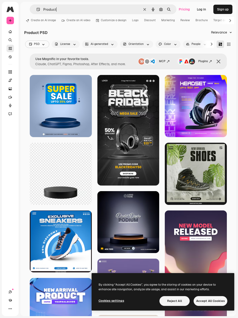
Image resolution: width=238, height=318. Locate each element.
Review (185, 20)
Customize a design (113, 20)
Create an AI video (78, 20)
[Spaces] (10, 80)
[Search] (10, 40)
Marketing (168, 20)
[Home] (10, 31)
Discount (150, 20)
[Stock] (10, 48)
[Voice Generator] (10, 105)
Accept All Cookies (210, 301)
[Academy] (10, 300)
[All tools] (10, 72)
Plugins (203, 61)
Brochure (201, 20)
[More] (10, 308)
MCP (162, 61)
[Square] (228, 44)
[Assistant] (10, 114)
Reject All (174, 301)
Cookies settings (111, 301)
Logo (135, 20)
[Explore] (10, 57)
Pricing (184, 9)
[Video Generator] (10, 97)
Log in (201, 9)
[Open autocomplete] (36, 9)
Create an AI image (43, 20)
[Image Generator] (10, 88)
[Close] (218, 61)
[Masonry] (220, 44)
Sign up (223, 9)
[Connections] (10, 292)
